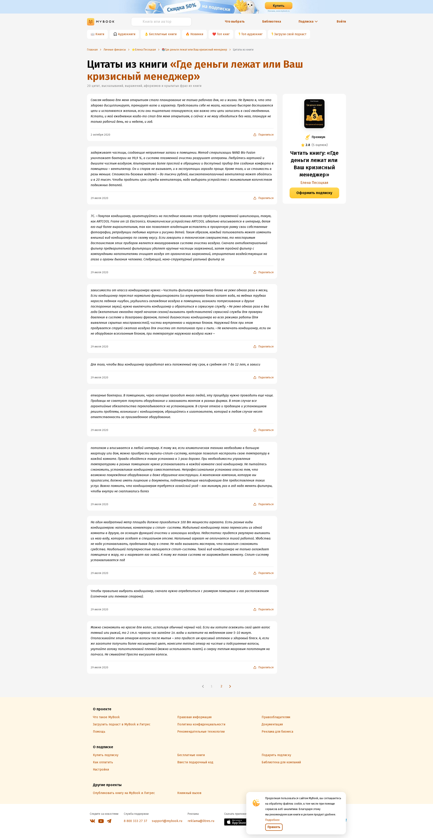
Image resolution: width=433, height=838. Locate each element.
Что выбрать (235, 21)
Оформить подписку (314, 193)
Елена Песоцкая (314, 183)
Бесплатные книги (163, 34)
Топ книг (223, 34)
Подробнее (272, 820)
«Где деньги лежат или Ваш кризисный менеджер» (195, 70)
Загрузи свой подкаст (290, 34)
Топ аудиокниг (252, 34)
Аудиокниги (126, 34)
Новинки (196, 34)
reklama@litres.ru (201, 821)
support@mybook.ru (167, 821)
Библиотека (271, 21)
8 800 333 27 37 (135, 821)
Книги (99, 34)
